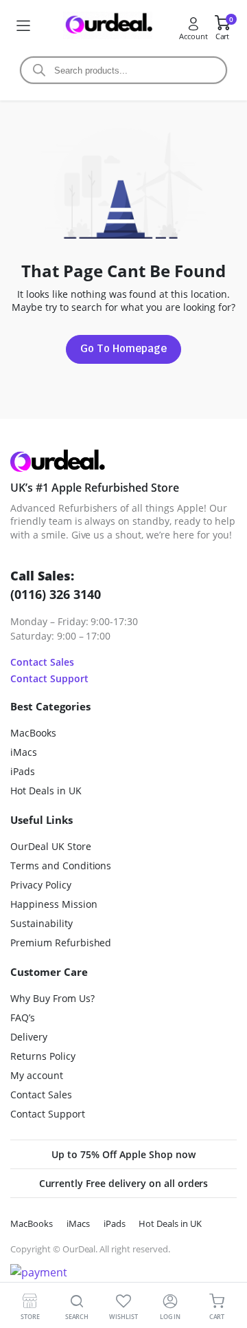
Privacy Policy (40, 884)
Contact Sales (42, 661)
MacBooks (33, 732)
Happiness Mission (53, 904)
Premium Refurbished (60, 942)
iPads (22, 771)
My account (36, 1075)
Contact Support (49, 678)
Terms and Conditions (60, 865)
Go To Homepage (123, 348)
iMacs (23, 752)
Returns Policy (42, 1056)
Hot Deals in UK (46, 790)
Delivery (28, 1036)
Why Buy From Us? (52, 998)
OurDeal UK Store (50, 846)
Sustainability (41, 923)
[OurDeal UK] (107, 26)
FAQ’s (22, 1017)
